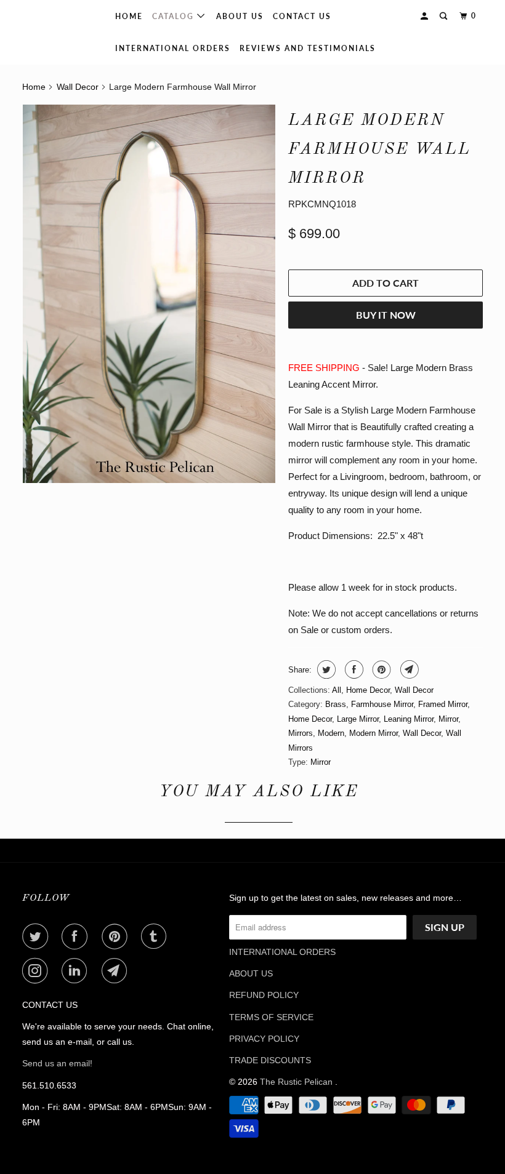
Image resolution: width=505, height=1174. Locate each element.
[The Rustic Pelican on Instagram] (37, 971)
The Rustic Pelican (45, 32)
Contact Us (302, 16)
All (336, 690)
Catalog (174, 16)
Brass (335, 704)
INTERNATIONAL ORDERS (172, 48)
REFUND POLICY (264, 995)
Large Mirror (358, 719)
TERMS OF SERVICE (271, 1017)
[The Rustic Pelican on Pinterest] (117, 936)
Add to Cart (385, 283)
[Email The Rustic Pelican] (117, 971)
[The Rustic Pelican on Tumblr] (156, 936)
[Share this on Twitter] (325, 669)
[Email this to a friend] (408, 669)
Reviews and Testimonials (308, 48)
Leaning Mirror (409, 719)
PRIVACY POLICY (264, 1039)
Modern (331, 733)
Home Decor (368, 690)
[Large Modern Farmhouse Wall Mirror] (149, 294)
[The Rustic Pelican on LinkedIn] (77, 971)
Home (129, 16)
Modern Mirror (373, 733)
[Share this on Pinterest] (380, 669)
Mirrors (300, 733)
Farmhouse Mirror (382, 704)
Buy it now (386, 315)
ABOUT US (251, 973)
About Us (240, 16)
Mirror (448, 719)
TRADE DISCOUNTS (270, 1060)
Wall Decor (414, 690)
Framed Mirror (442, 704)
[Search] (444, 16)
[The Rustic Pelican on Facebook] (77, 936)
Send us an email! (57, 1063)
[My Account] (425, 16)
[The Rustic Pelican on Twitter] (37, 936)
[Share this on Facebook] (352, 669)
